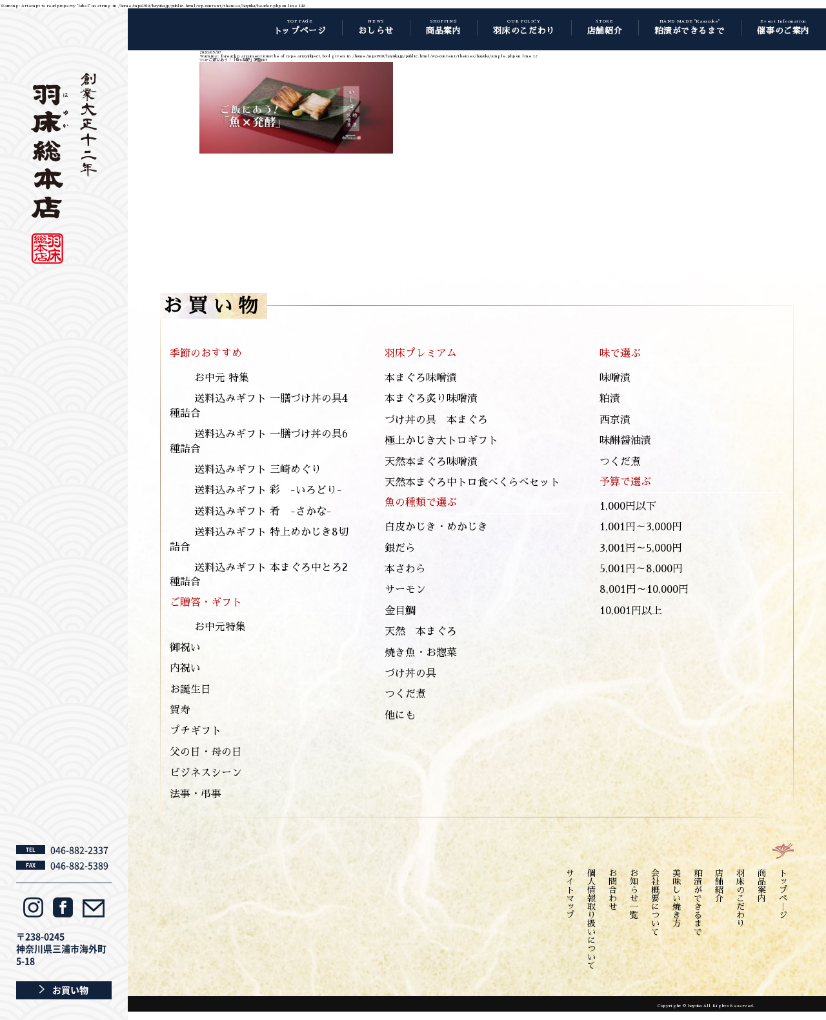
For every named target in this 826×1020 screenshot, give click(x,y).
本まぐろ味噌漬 (421, 378)
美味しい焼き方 (676, 898)
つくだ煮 (405, 694)
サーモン (405, 590)
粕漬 (609, 399)
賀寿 (180, 710)
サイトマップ (570, 894)
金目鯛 (400, 611)
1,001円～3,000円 (640, 527)
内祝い (185, 668)
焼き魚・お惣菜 (421, 653)
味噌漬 (614, 378)
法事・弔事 (195, 794)
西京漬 (614, 420)
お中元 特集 (221, 378)
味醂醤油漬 (625, 440)
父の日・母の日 (206, 752)
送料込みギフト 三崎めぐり (257, 470)
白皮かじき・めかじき (436, 527)
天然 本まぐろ (421, 631)
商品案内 (762, 886)
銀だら (400, 548)
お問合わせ (613, 890)
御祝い (185, 648)
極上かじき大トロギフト (441, 440)
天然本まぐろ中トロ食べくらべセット (472, 482)
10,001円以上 (630, 611)
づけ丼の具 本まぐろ (436, 420)
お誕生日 (190, 690)
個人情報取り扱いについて (591, 919)
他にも (400, 715)
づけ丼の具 (410, 673)
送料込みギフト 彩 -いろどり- (268, 490)
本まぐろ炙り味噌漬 (431, 399)
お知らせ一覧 (634, 894)
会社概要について (655, 902)
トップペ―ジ (783, 894)
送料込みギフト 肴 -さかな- (263, 511)
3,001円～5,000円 (640, 548)
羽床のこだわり (740, 898)
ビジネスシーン (206, 773)
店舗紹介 (719, 886)
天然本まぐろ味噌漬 (431, 462)
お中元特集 (220, 627)
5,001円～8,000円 (641, 569)
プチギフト (195, 731)
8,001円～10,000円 (644, 590)
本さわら (405, 569)
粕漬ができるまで (698, 902)
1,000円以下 (627, 506)
